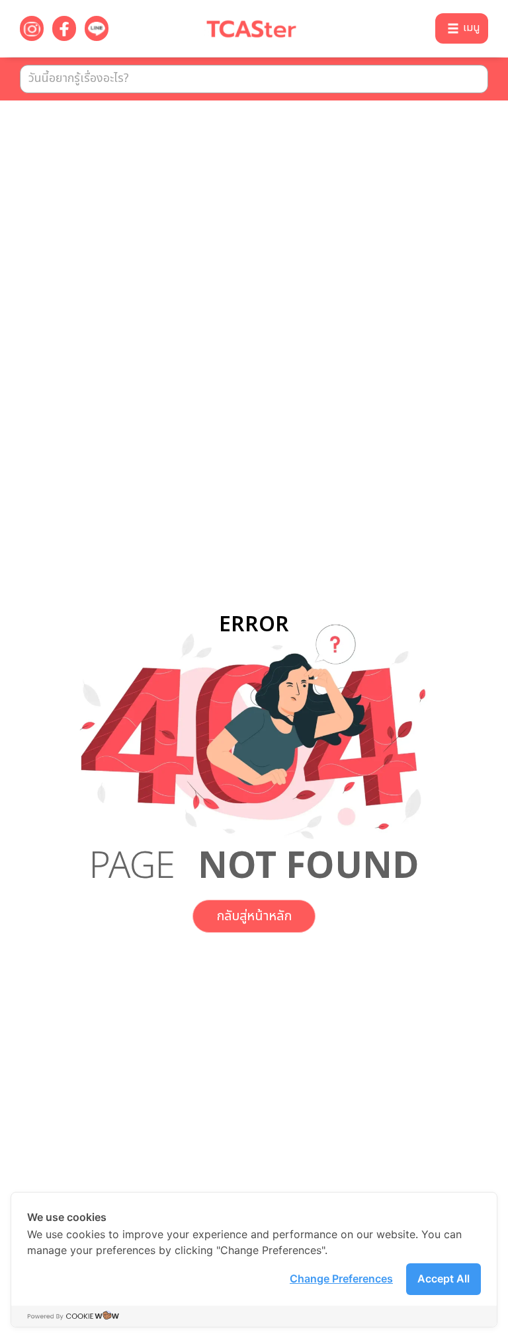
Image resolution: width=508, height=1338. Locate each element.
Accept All (443, 1278)
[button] (461, 28)
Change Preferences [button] (341, 1278)
